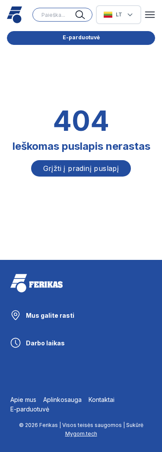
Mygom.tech (81, 433)
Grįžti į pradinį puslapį (81, 168)
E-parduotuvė (81, 37)
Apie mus (23, 399)
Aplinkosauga (62, 399)
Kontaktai (101, 399)
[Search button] (83, 15)
